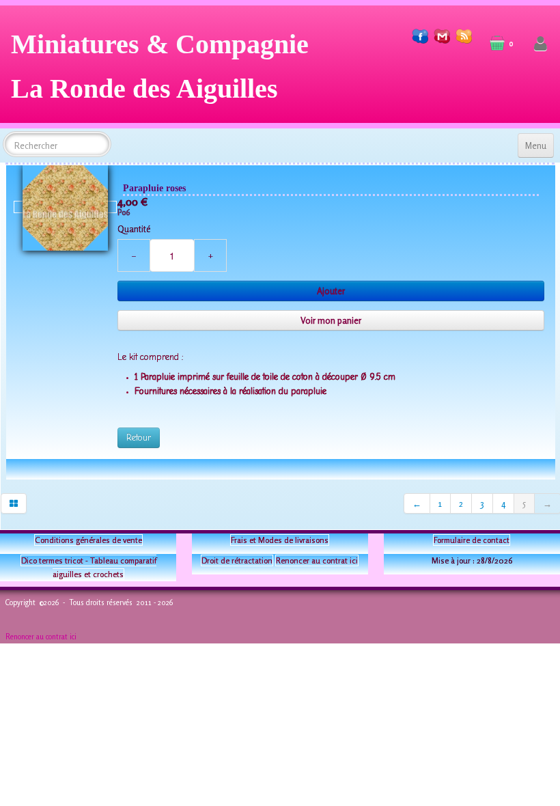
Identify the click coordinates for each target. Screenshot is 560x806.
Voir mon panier (330, 320)
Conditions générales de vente (88, 540)
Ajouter (331, 291)
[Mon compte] (540, 44)
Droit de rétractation (236, 560)
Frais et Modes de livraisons (279, 540)
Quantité (133, 228)
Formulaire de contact (471, 540)
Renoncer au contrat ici (317, 560)
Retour (138, 437)
